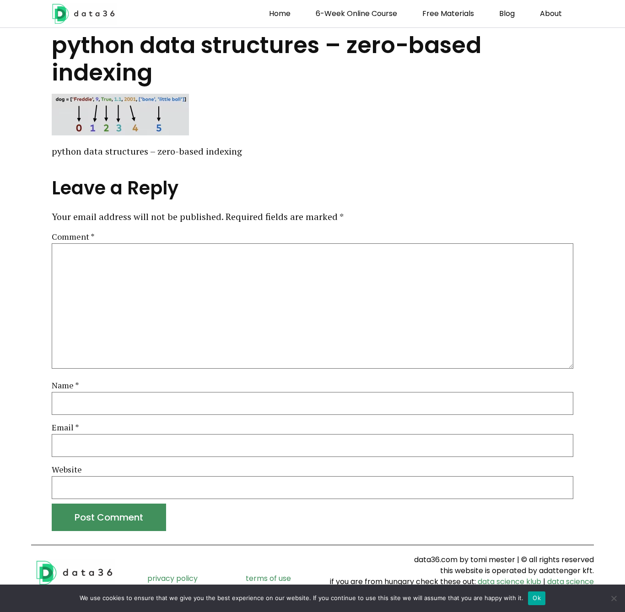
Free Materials (448, 13)
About (551, 13)
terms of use (268, 578)
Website (67, 470)
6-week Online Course (356, 13)
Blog (507, 13)
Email (65, 428)
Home (280, 13)
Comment (73, 237)
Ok (537, 597)
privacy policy (172, 578)
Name (65, 386)
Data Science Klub (509, 581)
